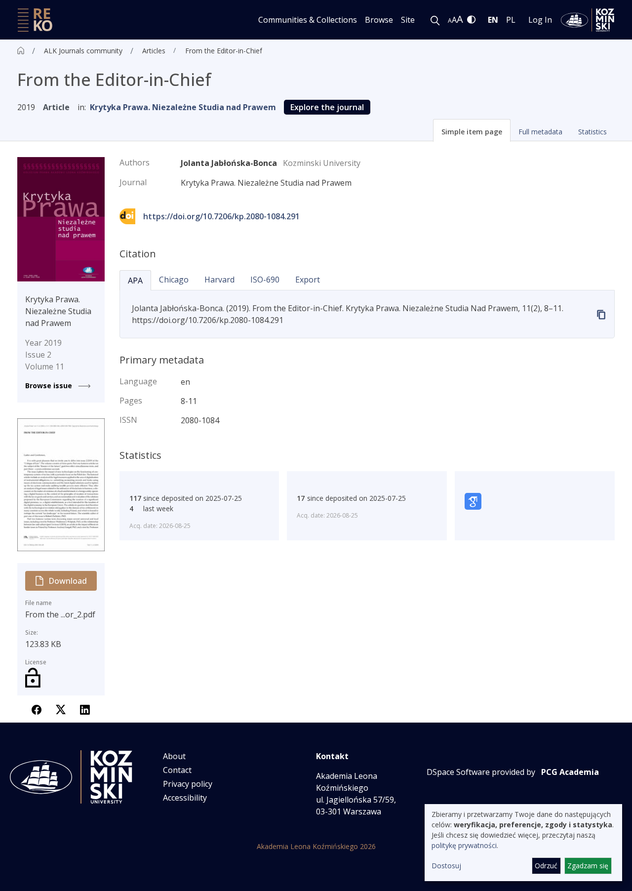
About (174, 756)
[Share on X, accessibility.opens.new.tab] (61, 709)
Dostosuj (446, 865)
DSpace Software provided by (481, 772)
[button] (472, 130)
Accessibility (185, 797)
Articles (153, 50)
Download (67, 580)
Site (408, 19)
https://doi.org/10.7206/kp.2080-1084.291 (221, 216)
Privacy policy (187, 783)
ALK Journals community (83, 50)
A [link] (450, 20)
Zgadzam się (587, 865)
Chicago (174, 279)
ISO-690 (264, 279)
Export (307, 279)
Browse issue (49, 385)
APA (135, 280)
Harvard (219, 279)
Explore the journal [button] (327, 107)
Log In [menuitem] (540, 19)
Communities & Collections (307, 19)
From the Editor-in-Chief (223, 50)
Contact (177, 770)
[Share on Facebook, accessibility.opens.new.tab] (36, 709)
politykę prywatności (464, 845)
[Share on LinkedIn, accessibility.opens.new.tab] (85, 709)
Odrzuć (546, 865)
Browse (379, 19)
